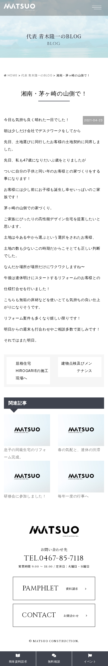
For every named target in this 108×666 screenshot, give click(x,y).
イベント (90, 661)
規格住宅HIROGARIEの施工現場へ (32, 370)
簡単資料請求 (18, 661)
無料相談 (54, 661)
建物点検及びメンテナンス (76, 367)
